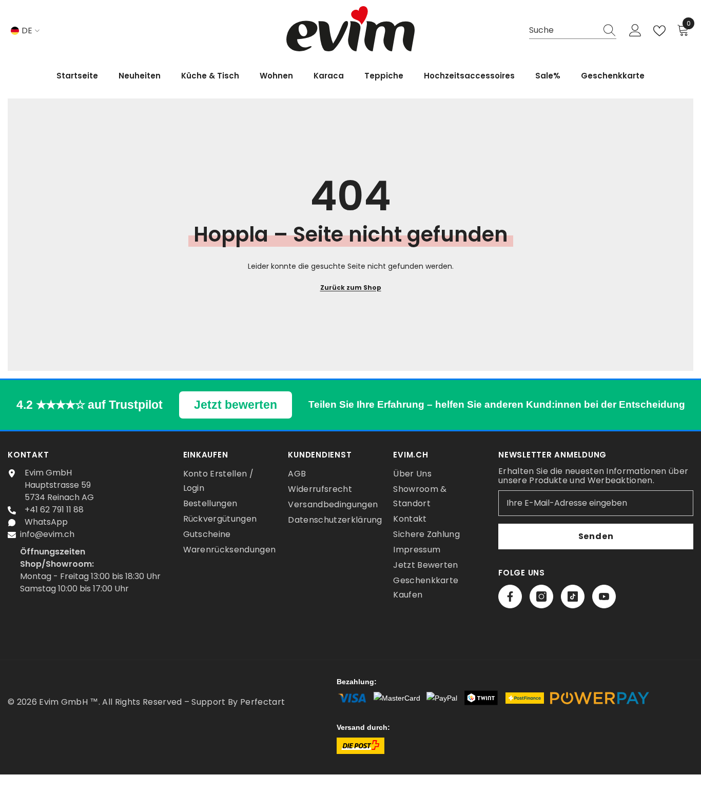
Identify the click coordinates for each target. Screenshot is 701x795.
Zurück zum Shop (350, 287)
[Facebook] (510, 596)
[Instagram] (541, 596)
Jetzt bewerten (235, 404)
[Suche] (572, 31)
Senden (596, 536)
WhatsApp (46, 522)
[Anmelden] (635, 31)
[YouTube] (604, 596)
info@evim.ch (47, 534)
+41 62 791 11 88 (54, 509)
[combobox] (563, 30)
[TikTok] (573, 596)
